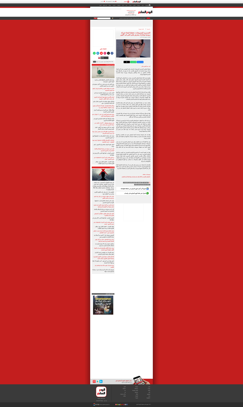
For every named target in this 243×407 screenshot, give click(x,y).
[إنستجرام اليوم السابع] (105, 53)
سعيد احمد (146, 182)
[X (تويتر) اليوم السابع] (108, 53)
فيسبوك (139, 62)
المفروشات (139, 182)
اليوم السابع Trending (110, 65)
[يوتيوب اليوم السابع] (101, 53)
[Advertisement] (121, 366)
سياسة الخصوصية (99, 400)
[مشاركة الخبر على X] (127, 62)
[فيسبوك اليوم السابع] (112, 53)
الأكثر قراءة (112, 167)
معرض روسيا (137, 184)
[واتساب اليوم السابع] (94, 53)
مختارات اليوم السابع (109, 293)
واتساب (132, 62)
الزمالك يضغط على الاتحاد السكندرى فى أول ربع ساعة (135, 18)
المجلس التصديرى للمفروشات (129, 182)
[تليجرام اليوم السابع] (97, 53)
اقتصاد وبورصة (141, 29)
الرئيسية (148, 29)
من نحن (105, 400)
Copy (94, 62)
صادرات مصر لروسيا (145, 184)
